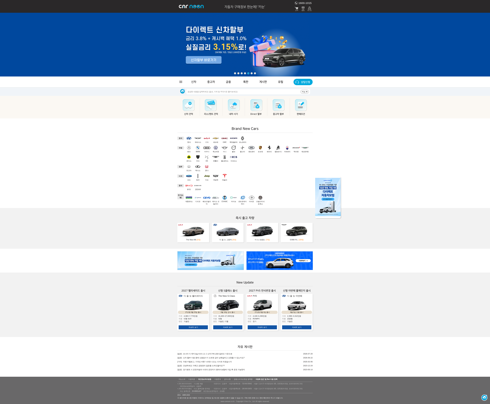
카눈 (191, 6)
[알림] (303, 8)
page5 (248, 73)
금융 (228, 82)
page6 (252, 73)
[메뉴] (180, 82)
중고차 (211, 82)
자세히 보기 (193, 327)
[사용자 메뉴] (309, 8)
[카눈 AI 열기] (483, 397)
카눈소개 (182, 379)
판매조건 (301, 114)
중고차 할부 (278, 114)
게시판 (263, 82)
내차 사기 (233, 114)
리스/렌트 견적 (211, 114)
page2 (238, 73)
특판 (245, 82)
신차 (193, 82)
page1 (235, 73)
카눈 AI (305, 92)
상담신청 (305, 82)
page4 (245, 73)
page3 (242, 73)
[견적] (296, 8)
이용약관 (191, 379)
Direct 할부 (256, 114)
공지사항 (227, 379)
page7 (255, 73)
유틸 (280, 82)
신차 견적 (188, 114)
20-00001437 (196, 391)
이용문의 (217, 379)
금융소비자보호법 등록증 (243, 379)
